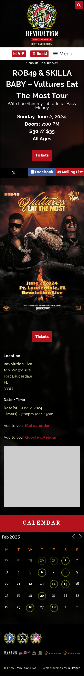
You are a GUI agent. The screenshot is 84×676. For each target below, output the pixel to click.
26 (30, 607)
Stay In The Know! (42, 63)
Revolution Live (25, 668)
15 (65, 584)
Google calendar (40, 437)
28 (54, 607)
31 (53, 560)
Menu (65, 54)
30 (42, 560)
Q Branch (74, 668)
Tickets (42, 155)
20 (42, 596)
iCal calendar (37, 425)
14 (54, 584)
